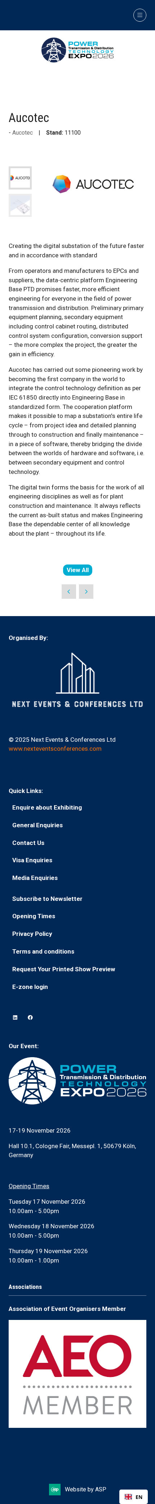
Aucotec (22, 132)
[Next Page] (86, 591)
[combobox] (133, 1497)
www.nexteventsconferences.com (55, 748)
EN (139, 1497)
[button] (139, 15)
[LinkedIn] (15, 1017)
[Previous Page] (69, 591)
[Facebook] (30, 1017)
